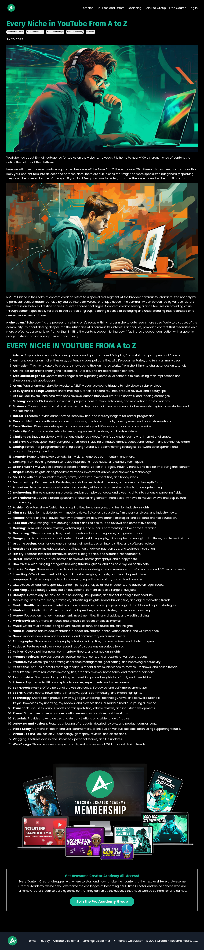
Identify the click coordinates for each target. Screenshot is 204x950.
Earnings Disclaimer (96, 941)
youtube (90, 32)
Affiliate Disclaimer (66, 941)
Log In (193, 8)
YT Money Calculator (128, 941)
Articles (88, 8)
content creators (35, 32)
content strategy (55, 32)
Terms (31, 941)
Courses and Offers (110, 8)
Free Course (177, 8)
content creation (15, 32)
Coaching (135, 8)
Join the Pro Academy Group (102, 901)
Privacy (45, 941)
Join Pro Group (155, 8)
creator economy (75, 32)
